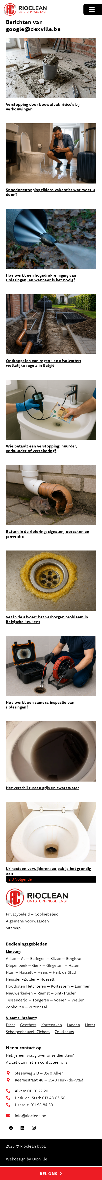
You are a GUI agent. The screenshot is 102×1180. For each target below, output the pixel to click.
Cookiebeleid (46, 914)
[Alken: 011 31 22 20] (10, 1091)
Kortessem (60, 986)
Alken (11, 958)
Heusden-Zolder (20, 979)
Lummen (82, 986)
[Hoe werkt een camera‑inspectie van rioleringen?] (51, 666)
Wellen (78, 999)
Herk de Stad (64, 972)
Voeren (60, 999)
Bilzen (56, 958)
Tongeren (40, 999)
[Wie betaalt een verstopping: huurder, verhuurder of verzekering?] (51, 410)
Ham (10, 972)
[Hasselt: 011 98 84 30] (10, 1105)
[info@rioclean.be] (10, 1116)
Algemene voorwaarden (27, 920)
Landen (73, 1024)
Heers (43, 972)
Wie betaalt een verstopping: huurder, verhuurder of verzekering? (41, 448)
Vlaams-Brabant (21, 1017)
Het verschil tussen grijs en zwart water (42, 787)
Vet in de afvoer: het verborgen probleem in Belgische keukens (47, 619)
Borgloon (74, 958)
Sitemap (13, 927)
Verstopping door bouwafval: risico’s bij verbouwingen (43, 106)
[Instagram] (34, 1128)
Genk (36, 965)
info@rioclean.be (30, 1115)
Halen (74, 965)
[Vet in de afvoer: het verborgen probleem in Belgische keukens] (51, 581)
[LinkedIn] (22, 1128)
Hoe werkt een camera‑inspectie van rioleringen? (40, 704)
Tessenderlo (16, 999)
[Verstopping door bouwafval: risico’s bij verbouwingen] (51, 68)
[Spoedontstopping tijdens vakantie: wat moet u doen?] (51, 153)
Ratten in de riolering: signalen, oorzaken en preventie (47, 534)
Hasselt (26, 972)
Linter (90, 1024)
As (23, 958)
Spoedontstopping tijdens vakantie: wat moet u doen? (50, 192)
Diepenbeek (16, 965)
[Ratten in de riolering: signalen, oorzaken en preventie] (51, 495)
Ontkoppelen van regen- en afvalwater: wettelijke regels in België (43, 363)
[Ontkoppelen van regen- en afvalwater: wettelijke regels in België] (51, 324)
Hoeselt (47, 979)
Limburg (13, 951)
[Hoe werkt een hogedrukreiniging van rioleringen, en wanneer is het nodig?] (51, 239)
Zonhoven (15, 1006)
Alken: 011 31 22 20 (31, 1090)
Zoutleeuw (64, 1031)
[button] (91, 9)
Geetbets (28, 1024)
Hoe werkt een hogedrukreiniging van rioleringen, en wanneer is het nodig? (41, 277)
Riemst (44, 993)
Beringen (38, 958)
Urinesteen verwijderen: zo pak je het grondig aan (48, 871)
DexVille (39, 1158)
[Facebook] (11, 1128)
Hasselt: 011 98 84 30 (34, 1104)
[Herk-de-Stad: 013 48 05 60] (10, 1098)
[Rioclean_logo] (25, 9)
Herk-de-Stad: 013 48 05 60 (40, 1097)
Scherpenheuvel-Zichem (28, 1031)
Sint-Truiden (65, 993)
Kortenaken (51, 1024)
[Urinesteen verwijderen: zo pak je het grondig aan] (51, 832)
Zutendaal (38, 1006)
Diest (10, 1024)
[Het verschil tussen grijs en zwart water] (51, 751)
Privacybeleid (18, 914)
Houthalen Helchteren (26, 986)
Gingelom (55, 965)
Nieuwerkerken (19, 993)
